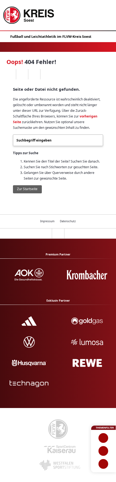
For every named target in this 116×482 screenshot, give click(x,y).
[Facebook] (22, 74)
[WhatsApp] (10, 74)
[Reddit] (46, 74)
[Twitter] (34, 74)
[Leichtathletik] (103, 451)
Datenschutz (68, 221)
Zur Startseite (27, 189)
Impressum (47, 221)
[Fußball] (103, 438)
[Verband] (103, 464)
